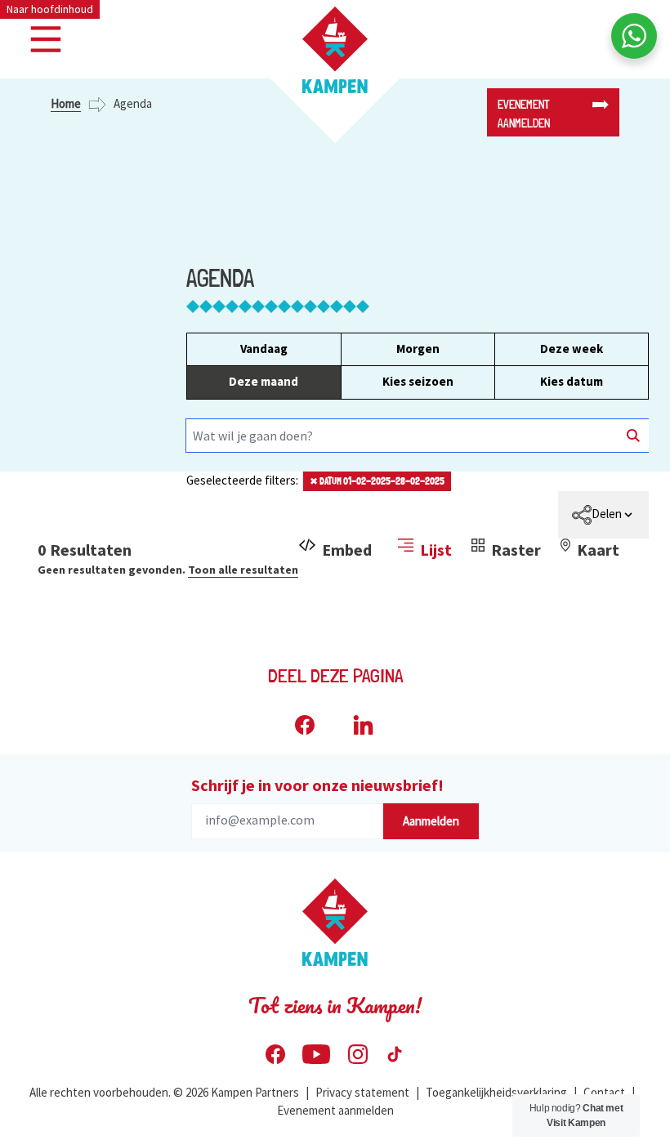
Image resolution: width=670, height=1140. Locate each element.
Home (66, 103)
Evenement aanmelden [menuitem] (335, 1110)
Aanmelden (431, 821)
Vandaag (264, 348)
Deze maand (263, 381)
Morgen (418, 348)
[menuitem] (603, 515)
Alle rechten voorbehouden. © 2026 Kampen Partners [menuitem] (164, 1092)
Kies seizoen (417, 381)
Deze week (571, 348)
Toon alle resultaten (243, 569)
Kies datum (571, 381)
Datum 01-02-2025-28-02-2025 (377, 481)
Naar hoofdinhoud (50, 9)
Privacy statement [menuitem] (362, 1092)
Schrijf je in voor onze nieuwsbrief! (317, 785)
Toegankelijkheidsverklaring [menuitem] (496, 1092)
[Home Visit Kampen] (335, 50)
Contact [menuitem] (604, 1092)
